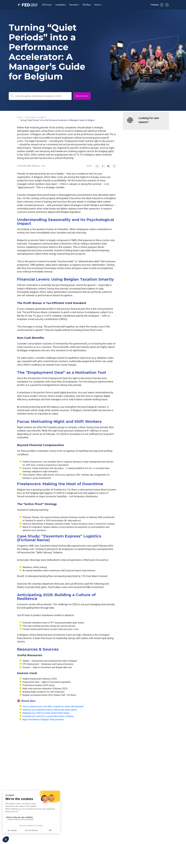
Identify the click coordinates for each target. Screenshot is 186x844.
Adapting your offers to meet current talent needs (45, 713)
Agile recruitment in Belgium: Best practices (43, 719)
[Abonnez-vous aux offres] (162, 5)
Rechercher (82, 96)
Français (155, 4)
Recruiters (73, 5)
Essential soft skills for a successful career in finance (48, 716)
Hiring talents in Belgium (35, 117)
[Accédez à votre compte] (167, 5)
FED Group (46, 5)
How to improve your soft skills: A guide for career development (52, 706)
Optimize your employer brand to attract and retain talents (49, 709)
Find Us (97, 5)
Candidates (60, 5)
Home (19, 117)
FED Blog (86, 5)
